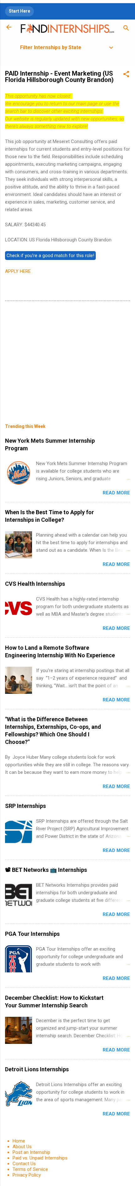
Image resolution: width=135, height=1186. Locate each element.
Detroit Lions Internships (37, 1069)
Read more (116, 493)
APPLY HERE (18, 271)
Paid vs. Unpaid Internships (40, 1158)
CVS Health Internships (35, 583)
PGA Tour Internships (32, 933)
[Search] (126, 29)
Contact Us (24, 1163)
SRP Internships (25, 806)
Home (19, 1141)
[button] (126, 75)
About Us (22, 1146)
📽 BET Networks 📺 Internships (46, 869)
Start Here (19, 11)
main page (87, 104)
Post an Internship (31, 1152)
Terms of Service (30, 1169)
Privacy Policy (27, 1175)
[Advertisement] (67, 358)
